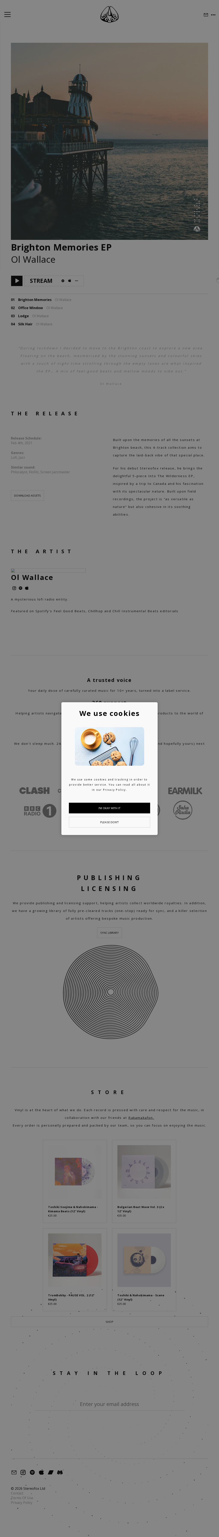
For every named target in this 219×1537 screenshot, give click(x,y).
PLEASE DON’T (109, 822)
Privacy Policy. (115, 790)
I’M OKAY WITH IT (109, 808)
